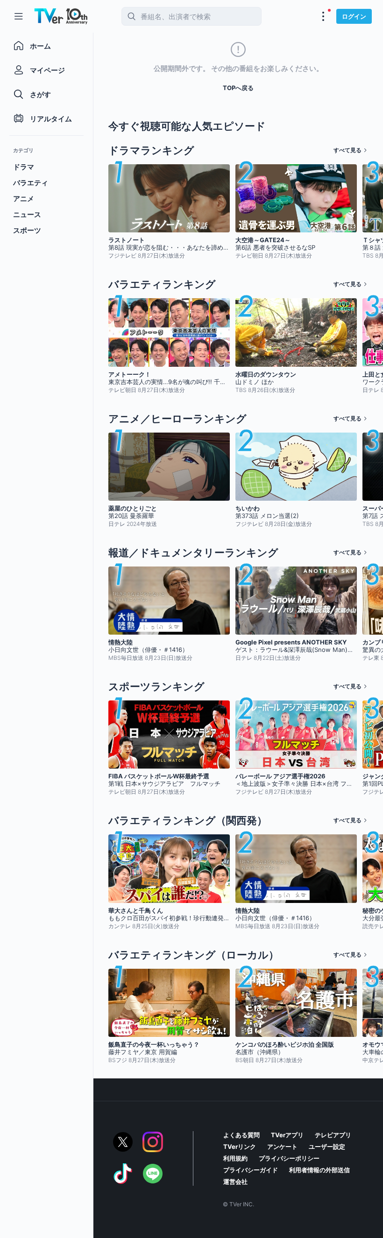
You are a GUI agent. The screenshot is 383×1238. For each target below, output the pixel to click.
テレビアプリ (333, 1135)
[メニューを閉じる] (18, 16)
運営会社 (235, 1181)
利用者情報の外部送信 (319, 1170)
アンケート (282, 1146)
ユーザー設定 (327, 1146)
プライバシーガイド (250, 1170)
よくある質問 (241, 1135)
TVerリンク (239, 1146)
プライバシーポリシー (289, 1158)
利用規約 (235, 1158)
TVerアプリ (287, 1135)
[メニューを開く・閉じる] (323, 16)
